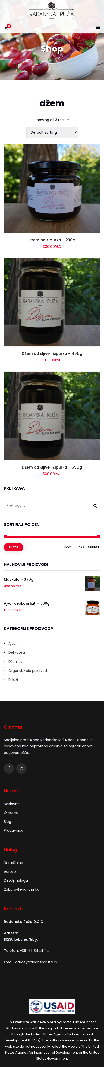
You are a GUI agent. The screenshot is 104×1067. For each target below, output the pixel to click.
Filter (13, 547)
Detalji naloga (16, 880)
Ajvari (13, 643)
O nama (11, 812)
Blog (7, 821)
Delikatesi (16, 652)
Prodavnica (13, 830)
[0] (6, 29)
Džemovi (15, 661)
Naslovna (12, 803)
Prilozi (13, 679)
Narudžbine (13, 862)
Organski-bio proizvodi (28, 670)
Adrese (10, 871)
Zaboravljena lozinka (21, 889)
